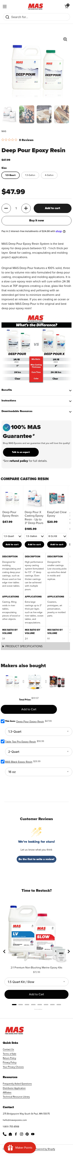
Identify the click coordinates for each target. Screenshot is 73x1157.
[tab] (14, 1004)
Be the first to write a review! (36, 859)
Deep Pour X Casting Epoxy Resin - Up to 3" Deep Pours (34, 517)
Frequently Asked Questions (17, 1083)
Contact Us (8, 1049)
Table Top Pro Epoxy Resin (20, 741)
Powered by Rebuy (36, 1009)
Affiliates (7, 1092)
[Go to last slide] (4, 951)
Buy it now (36, 220)
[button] (66, 6)
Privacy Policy (9, 1062)
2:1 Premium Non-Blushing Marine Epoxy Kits (36, 967)
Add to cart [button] (12, 544)
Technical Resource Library (16, 1096)
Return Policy (9, 1058)
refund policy (19, 461)
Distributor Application (14, 1088)
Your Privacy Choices (13, 1067)
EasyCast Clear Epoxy (57, 514)
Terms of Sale (9, 1054)
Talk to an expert (21, 452)
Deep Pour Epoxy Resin (10, 514)
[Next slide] (68, 951)
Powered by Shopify (45, 1149)
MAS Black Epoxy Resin (18, 761)
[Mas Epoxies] (36, 6)
